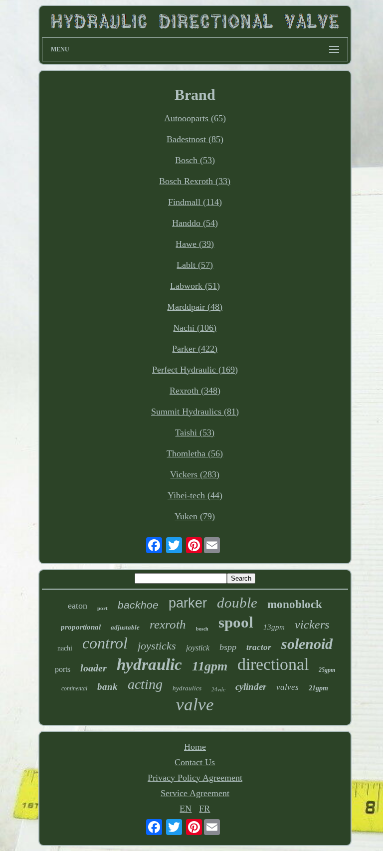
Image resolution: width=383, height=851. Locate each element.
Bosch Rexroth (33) (194, 181)
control (105, 643)
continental (74, 688)
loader (93, 667)
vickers (312, 624)
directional (273, 664)
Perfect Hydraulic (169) (195, 370)
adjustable (125, 627)
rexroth (168, 624)
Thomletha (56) (195, 453)
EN (186, 809)
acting (145, 684)
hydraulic (149, 664)
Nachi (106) (194, 328)
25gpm (327, 669)
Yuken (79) (195, 516)
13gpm (274, 627)
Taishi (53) (194, 432)
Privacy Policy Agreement (195, 778)
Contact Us (195, 762)
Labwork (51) (195, 286)
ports (62, 669)
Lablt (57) (195, 265)
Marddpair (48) (194, 307)
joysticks (157, 645)
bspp (227, 647)
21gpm (318, 688)
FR (204, 809)
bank (107, 686)
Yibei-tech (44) (195, 495)
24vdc (218, 689)
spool (235, 622)
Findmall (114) (195, 202)
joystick (197, 647)
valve (195, 704)
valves (287, 687)
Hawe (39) (195, 244)
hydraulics (187, 688)
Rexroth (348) (195, 391)
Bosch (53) (195, 160)
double (237, 603)
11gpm (209, 666)
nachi (64, 648)
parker (188, 603)
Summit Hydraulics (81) (195, 412)
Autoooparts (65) (195, 118)
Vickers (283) (194, 474)
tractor (258, 647)
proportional (81, 627)
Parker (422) (194, 349)
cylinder (250, 686)
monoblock (294, 604)
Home (195, 747)
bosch (202, 629)
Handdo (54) (195, 223)
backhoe (138, 605)
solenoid (307, 644)
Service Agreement (195, 793)
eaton (77, 606)
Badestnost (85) (195, 139)
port (102, 608)
